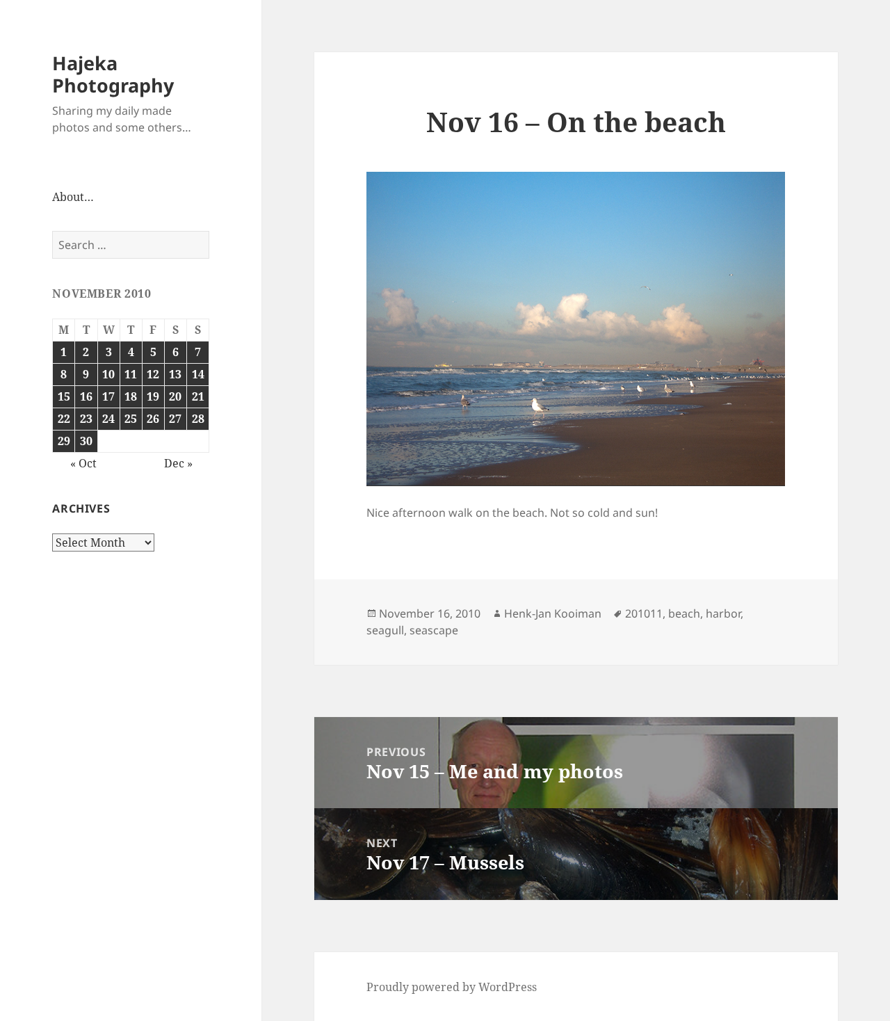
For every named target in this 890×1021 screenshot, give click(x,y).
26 (153, 418)
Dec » (178, 463)
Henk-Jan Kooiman (552, 613)
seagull (385, 630)
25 (130, 418)
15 (64, 396)
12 (153, 374)
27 (175, 418)
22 (64, 418)
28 (198, 418)
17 (108, 396)
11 (130, 374)
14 (198, 374)
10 (108, 374)
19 (153, 396)
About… (73, 196)
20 (175, 396)
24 (108, 418)
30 (86, 441)
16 (86, 396)
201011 (644, 613)
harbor (723, 613)
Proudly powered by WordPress (451, 987)
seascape (434, 630)
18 (130, 396)
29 (64, 441)
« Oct (83, 463)
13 (175, 374)
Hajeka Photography (113, 74)
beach (684, 613)
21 (198, 396)
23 (86, 418)
